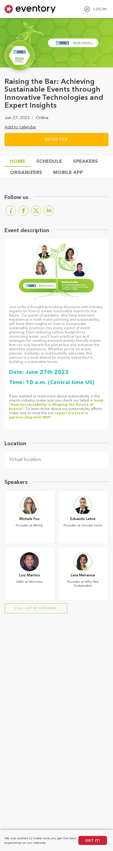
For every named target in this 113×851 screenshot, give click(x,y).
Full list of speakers (36, 608)
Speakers (85, 161)
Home (17, 161)
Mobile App (68, 172)
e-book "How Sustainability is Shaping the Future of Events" (56, 405)
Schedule (49, 161)
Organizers (26, 172)
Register (56, 139)
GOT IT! (92, 841)
